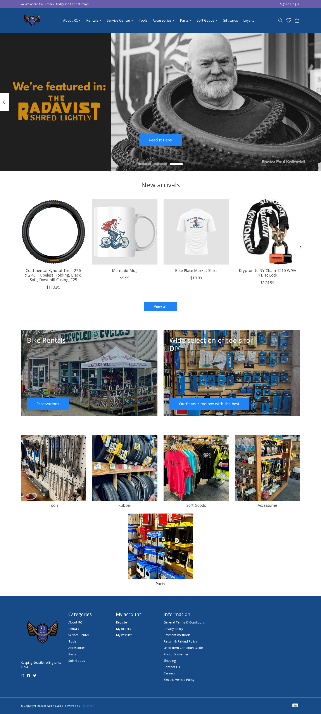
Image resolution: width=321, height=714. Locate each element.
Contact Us (172, 667)
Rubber (124, 505)
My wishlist (124, 635)
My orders (123, 628)
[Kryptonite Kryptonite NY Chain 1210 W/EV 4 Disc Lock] (267, 232)
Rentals (73, 628)
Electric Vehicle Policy (179, 679)
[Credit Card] (295, 706)
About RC (75, 622)
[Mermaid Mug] (124, 232)
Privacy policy (173, 628)
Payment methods (177, 635)
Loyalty (248, 20)
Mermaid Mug (125, 270)
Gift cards (230, 20)
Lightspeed (87, 706)
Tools (143, 20)
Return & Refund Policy (180, 641)
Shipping (170, 660)
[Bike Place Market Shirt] (196, 232)
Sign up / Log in (289, 4)
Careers (169, 673)
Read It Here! (160, 139)
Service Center (78, 635)
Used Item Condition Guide (183, 647)
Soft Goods (196, 505)
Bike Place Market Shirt (196, 270)
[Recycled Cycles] (32, 20)
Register (122, 622)
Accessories (268, 505)
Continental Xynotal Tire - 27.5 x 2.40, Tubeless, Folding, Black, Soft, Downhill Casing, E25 (53, 275)
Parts (160, 583)
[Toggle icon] (280, 20)
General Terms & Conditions (184, 622)
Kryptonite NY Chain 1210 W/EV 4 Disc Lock (267, 272)
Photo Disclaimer (176, 654)
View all (160, 306)
